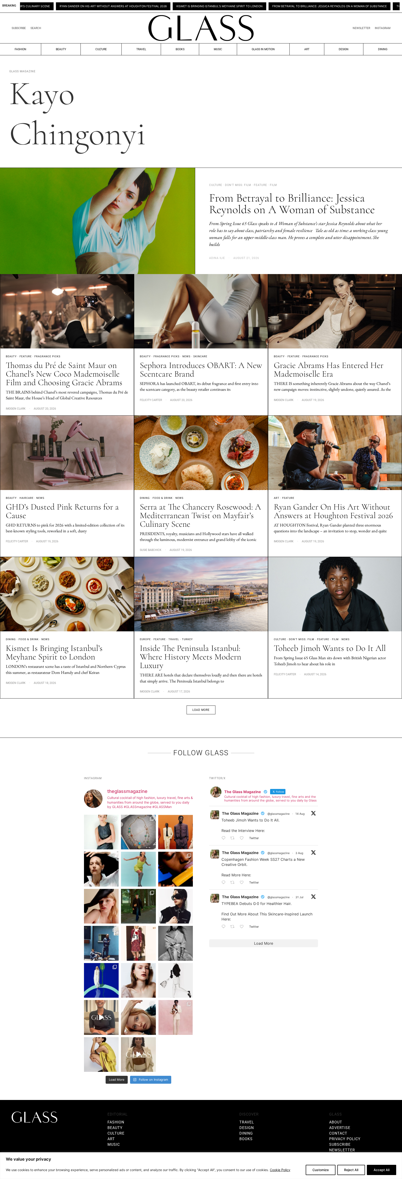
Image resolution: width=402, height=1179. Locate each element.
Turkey (187, 639)
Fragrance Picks (47, 356)
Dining (382, 49)
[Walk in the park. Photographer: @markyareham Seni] (138, 906)
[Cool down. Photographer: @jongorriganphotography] (175, 869)
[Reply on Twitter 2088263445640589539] (224, 838)
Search (35, 28)
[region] (201, 1165)
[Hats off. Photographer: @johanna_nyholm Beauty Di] (101, 906)
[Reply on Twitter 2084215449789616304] (224, 882)
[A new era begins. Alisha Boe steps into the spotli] (101, 1017)
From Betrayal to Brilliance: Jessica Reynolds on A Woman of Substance (236, 6)
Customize (320, 1170)
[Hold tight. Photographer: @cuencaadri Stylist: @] (101, 832)
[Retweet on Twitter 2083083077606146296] (234, 927)
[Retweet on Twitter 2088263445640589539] (234, 838)
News (186, 356)
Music (218, 49)
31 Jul (299, 897)
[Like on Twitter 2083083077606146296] (243, 927)
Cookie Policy (280, 1170)
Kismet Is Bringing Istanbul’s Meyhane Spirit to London (127, 6)
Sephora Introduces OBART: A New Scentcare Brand (201, 369)
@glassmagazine (279, 813)
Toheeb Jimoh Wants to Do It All (330, 648)
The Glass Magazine (240, 813)
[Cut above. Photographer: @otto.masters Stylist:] (101, 869)
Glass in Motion (263, 49)
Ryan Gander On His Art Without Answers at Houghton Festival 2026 (333, 511)
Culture (101, 49)
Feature (26, 356)
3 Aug (299, 853)
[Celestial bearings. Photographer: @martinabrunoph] (138, 832)
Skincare (200, 356)
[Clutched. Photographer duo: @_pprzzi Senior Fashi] (175, 906)
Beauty (61, 49)
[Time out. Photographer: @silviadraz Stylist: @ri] (101, 1054)
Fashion (20, 49)
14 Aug (300, 813)
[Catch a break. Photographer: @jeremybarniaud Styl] (101, 943)
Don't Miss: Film (301, 639)
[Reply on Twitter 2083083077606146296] (224, 927)
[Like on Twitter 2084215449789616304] (243, 882)
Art (306, 49)
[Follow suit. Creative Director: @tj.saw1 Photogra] (175, 1017)
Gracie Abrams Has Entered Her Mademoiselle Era (328, 369)
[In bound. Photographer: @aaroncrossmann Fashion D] (138, 943)
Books (180, 49)
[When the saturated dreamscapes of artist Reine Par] (101, 980)
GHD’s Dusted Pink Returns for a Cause (62, 511)
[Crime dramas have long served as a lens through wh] (138, 869)
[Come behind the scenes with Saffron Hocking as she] (138, 1054)
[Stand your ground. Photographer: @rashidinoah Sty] (175, 832)
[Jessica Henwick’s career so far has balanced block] (175, 980)
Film (335, 639)
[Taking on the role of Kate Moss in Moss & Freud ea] (138, 1017)
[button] (201, 709)
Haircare (27, 498)
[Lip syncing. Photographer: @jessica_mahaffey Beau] (138, 980)
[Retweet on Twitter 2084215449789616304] (234, 882)
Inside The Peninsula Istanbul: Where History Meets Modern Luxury (190, 657)
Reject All (351, 1170)
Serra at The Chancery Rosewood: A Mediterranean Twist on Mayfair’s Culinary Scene (200, 515)
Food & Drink (163, 498)
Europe (145, 639)
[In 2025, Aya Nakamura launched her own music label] (175, 943)
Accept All (381, 1170)
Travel (141, 49)
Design (343, 49)
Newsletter (361, 28)
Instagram (382, 28)
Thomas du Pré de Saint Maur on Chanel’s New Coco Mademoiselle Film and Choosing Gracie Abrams (64, 374)
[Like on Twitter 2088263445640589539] (243, 838)
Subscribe (19, 28)
